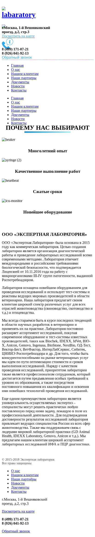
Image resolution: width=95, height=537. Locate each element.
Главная (17, 65)
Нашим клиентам (25, 74)
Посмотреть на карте (18, 36)
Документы (20, 82)
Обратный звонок (16, 531)
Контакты (19, 90)
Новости (18, 86)
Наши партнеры (23, 78)
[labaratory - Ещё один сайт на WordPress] (19, 12)
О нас (15, 70)
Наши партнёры (23, 479)
